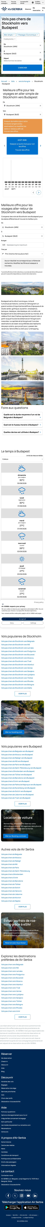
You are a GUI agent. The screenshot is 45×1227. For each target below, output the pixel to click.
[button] (28, 34)
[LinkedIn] (35, 1195)
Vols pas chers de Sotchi (10, 887)
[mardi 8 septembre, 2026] (36, 182)
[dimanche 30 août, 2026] (6, 182)
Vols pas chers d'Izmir (9, 877)
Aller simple (8, 35)
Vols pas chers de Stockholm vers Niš (15, 644)
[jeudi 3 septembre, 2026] (19, 182)
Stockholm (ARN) (10, 46)
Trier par (4, 249)
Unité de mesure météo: (34, 456)
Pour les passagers (4, 2)
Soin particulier (6, 1122)
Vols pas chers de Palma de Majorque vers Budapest (21, 784)
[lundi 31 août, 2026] (9, 182)
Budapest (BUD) (10, 53)
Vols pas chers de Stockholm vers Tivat (16, 661)
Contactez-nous (7, 1175)
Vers (4, 111)
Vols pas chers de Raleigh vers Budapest (16, 758)
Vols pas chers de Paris (10, 867)
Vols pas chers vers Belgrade (12, 964)
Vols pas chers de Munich (11, 897)
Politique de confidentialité (11, 1159)
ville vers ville (23, 1215)
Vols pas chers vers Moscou (12, 981)
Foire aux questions (8, 1112)
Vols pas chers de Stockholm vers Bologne (17, 684)
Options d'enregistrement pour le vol (14, 1115)
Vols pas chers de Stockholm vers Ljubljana (18, 674)
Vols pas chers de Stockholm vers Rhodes (17, 681)
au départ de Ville (16, 1217)
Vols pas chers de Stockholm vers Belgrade (17, 641)
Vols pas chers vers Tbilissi (11, 1001)
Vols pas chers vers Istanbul (12, 984)
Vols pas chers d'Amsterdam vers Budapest (18, 771)
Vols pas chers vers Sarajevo (12, 998)
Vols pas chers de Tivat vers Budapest (15, 798)
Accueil (4, 81)
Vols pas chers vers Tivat (10, 988)
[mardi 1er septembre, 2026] (12, 182)
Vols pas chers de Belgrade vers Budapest (17, 751)
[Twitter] (14, 1195)
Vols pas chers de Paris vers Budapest (15, 764)
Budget (3, 240)
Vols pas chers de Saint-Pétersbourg (15, 871)
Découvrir (4, 1065)
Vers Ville (15, 1215)
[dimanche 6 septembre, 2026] (29, 182)
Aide (2, 1068)
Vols (12, 81)
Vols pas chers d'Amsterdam (12, 874)
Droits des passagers (8, 1162)
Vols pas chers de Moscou (11, 857)
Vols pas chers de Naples (10, 901)
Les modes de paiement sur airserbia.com (15, 1125)
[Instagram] (21, 1195)
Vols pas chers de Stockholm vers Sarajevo (17, 671)
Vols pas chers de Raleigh (11, 861)
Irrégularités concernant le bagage (13, 1118)
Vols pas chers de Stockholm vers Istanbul (17, 664)
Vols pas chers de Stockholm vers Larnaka (17, 648)
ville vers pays (33, 1215)
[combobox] (22, 105)
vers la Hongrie (24, 81)
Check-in (4, 1061)
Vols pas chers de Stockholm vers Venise (17, 668)
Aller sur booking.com (13, 732)
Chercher (22, 68)
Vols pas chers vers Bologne (12, 1004)
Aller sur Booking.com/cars (15, 836)
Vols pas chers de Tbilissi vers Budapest (16, 774)
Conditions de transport (10, 1155)
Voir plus (22, 693)
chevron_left (4, 145)
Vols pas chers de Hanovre (11, 891)
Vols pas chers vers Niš (10, 968)
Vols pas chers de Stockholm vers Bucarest (18, 654)
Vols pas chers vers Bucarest (12, 978)
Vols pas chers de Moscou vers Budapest (17, 754)
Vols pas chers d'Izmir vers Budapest (15, 781)
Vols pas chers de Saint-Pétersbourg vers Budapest (21, 768)
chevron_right (40, 145)
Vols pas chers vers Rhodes (11, 1008)
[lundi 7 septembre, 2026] (33, 182)
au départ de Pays (28, 1217)
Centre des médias (7, 1145)
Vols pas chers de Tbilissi (10, 884)
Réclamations (6, 1128)
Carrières (4, 1152)
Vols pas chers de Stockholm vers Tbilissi (17, 678)
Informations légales (8, 1165)
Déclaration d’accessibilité (10, 1102)
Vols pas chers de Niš (9, 864)
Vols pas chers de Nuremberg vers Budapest (18, 788)
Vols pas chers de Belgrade (11, 854)
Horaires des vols (7, 1082)
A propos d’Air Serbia (24, 2)
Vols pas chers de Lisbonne (11, 894)
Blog (2, 1071)
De (5, 44)
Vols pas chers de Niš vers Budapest (15, 761)
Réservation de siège (8, 1088)
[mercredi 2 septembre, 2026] (16, 182)
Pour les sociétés (13, 2)
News (3, 1149)
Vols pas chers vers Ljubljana (12, 994)
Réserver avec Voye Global (15, 943)
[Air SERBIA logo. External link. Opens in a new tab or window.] (3, 604)
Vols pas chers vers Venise (11, 991)
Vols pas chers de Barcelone (12, 881)
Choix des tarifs (6, 1098)
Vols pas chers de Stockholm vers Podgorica (18, 651)
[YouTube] (28, 1195)
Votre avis (4, 1132)
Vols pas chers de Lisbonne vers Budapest (17, 794)
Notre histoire (6, 1142)
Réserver (28, 9)
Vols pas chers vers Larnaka (11, 971)
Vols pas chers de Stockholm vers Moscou (17, 658)
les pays (8, 1215)
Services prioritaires (8, 1092)
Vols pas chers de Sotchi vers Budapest (16, 791)
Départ (6, 58)
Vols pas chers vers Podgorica (12, 974)
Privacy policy (38, 602)
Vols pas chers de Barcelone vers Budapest (17, 778)
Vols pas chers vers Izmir (10, 1011)
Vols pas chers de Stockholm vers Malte (16, 688)
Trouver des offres (22, 150)
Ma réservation (36, 9)
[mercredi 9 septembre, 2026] (39, 182)
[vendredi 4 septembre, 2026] (22, 182)
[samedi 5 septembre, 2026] (26, 182)
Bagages (4, 1085)
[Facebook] (8, 1195)
